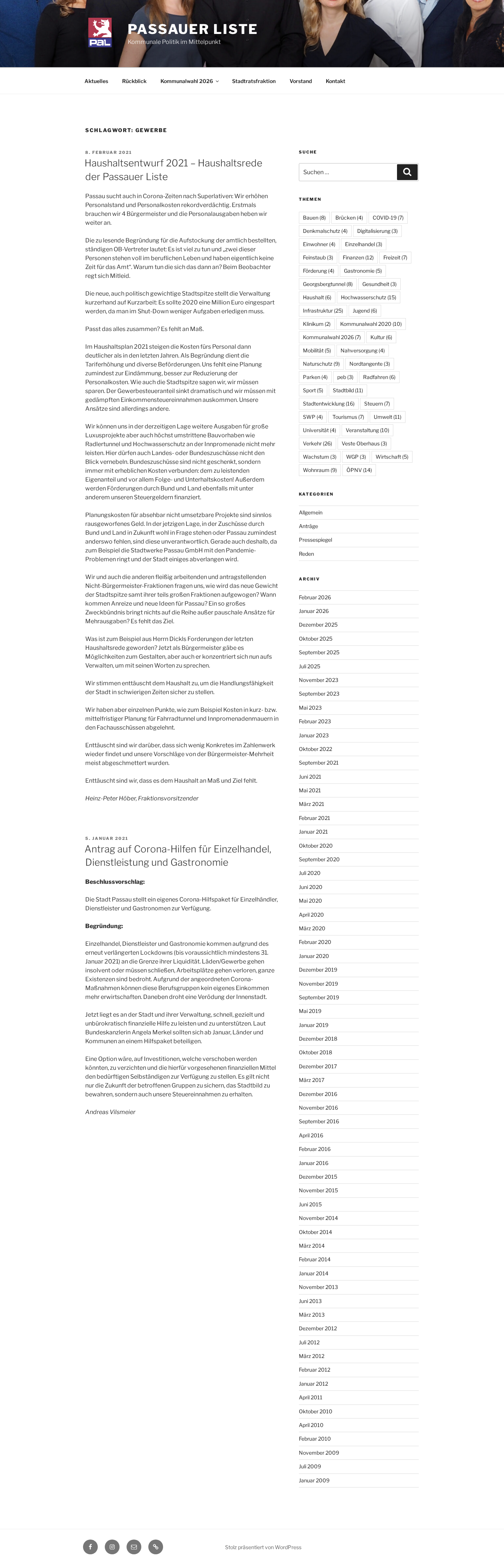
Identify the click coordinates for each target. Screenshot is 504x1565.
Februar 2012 (314, 1369)
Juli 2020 (310, 873)
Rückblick (134, 81)
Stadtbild (348, 390)
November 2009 (319, 1452)
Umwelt (387, 417)
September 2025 (319, 652)
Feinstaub (318, 257)
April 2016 (311, 1135)
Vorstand (301, 81)
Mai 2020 (310, 900)
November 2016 (318, 1107)
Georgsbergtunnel (328, 284)
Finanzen (358, 257)
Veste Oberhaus (364, 443)
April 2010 (311, 1425)
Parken (315, 377)
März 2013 (312, 1314)
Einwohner (319, 244)
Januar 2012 (313, 1383)
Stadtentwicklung (329, 403)
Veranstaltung (367, 430)
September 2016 (319, 1121)
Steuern (377, 403)
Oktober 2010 (315, 1411)
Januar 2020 (314, 956)
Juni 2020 (310, 887)
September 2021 (319, 762)
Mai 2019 (310, 1011)
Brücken (349, 217)
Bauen (314, 217)
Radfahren (379, 377)
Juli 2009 (310, 1466)
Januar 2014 (313, 1273)
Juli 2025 (309, 666)
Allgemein (310, 512)
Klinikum (317, 324)
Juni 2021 (310, 776)
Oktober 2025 (315, 638)
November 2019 (318, 983)
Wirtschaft (392, 457)
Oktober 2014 (315, 1232)
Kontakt (335, 81)
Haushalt (317, 297)
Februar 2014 (315, 1259)
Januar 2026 (314, 611)
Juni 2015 (310, 1204)
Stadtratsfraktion (254, 81)
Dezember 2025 (318, 624)
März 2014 (312, 1245)
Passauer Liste (193, 29)
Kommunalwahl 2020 (371, 324)
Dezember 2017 (318, 1066)
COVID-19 (388, 217)
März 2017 (311, 1080)
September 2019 (319, 997)
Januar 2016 (313, 1163)
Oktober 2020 (316, 845)
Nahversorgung (363, 350)
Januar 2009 (314, 1480)
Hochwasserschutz (368, 297)
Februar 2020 (315, 942)
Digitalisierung (377, 231)
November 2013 (318, 1287)
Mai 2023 (310, 707)
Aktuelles (96, 81)
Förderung (318, 271)
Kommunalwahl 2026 (186, 81)
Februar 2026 (315, 597)
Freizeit (395, 257)
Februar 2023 (315, 721)
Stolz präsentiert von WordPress (263, 1547)
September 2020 (319, 859)
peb (345, 377)
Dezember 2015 (318, 1176)
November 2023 (318, 680)
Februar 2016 (315, 1149)
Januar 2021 (313, 831)
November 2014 (318, 1218)
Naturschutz (321, 364)
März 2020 (312, 928)
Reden (306, 554)
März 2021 (311, 804)
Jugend (365, 310)
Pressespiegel (315, 540)
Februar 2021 (314, 818)
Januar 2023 (314, 735)
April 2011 (310, 1397)
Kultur (381, 337)
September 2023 (319, 693)
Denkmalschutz (325, 231)
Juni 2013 (310, 1301)
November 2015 (318, 1190)
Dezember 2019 (318, 969)
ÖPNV (359, 470)
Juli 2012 (309, 1342)
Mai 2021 (310, 790)
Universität (319, 430)
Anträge (308, 526)
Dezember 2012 (318, 1328)
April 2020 (311, 914)
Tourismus (348, 417)
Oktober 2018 (315, 1052)
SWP (313, 417)
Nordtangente (369, 364)
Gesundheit (379, 284)
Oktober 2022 (315, 749)
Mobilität (317, 350)
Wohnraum (320, 470)
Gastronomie (363, 271)
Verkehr (317, 443)
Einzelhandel (363, 244)
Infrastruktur (323, 310)
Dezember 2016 (318, 1094)
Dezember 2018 (318, 1038)
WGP (356, 457)
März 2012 (311, 1356)
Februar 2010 (315, 1438)
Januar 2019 (313, 1025)
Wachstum (319, 457)
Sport (313, 390)
